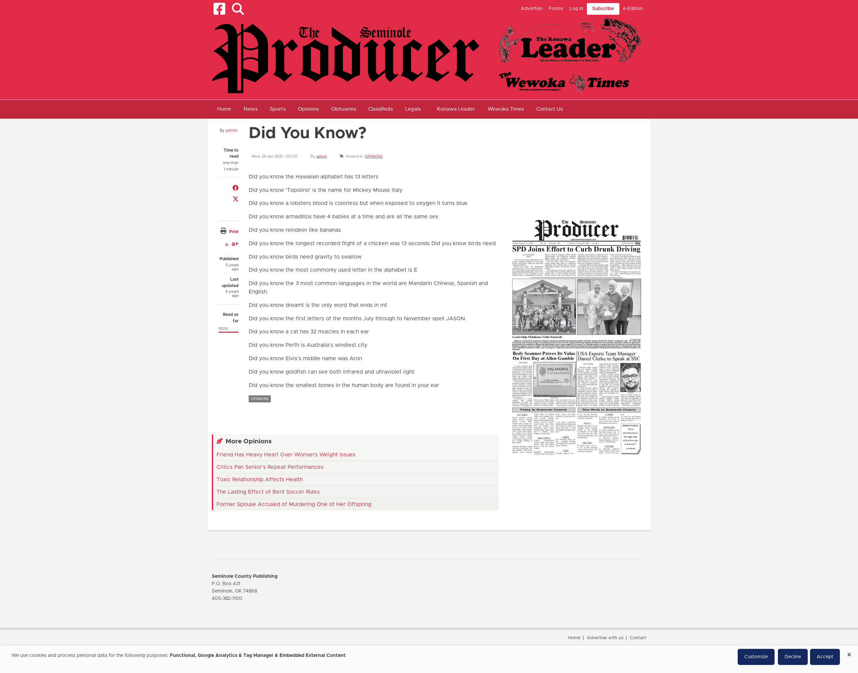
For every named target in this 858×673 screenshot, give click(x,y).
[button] (237, 8)
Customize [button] (756, 657)
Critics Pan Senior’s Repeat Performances (270, 467)
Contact (638, 638)
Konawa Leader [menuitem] (456, 109)
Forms (556, 8)
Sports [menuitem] (278, 109)
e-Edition (633, 8)
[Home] (426, 55)
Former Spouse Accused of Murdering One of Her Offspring (294, 504)
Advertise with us (605, 638)
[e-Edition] (576, 336)
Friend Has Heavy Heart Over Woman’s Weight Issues (286, 454)
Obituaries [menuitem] (343, 109)
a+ (235, 244)
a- (227, 244)
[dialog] (429, 659)
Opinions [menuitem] (308, 109)
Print (234, 232)
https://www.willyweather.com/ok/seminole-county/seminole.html (557, 197)
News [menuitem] (250, 109)
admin (232, 130)
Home (574, 638)
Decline (793, 657)
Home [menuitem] (224, 109)
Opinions (374, 156)
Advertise (531, 8)
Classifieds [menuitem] (380, 109)
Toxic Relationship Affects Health (260, 479)
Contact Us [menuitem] (549, 109)
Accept (825, 657)
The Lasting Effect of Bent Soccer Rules (268, 492)
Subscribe (603, 8)
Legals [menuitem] (413, 109)
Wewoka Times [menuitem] (506, 109)
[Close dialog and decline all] (849, 652)
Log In (576, 8)
